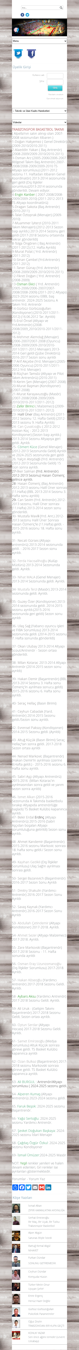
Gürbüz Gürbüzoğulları (41, 1309)
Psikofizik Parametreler (41, 1314)
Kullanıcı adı (38, 75)
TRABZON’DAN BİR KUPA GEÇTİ (46, 1325)
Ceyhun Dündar (37, 1271)
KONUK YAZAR (36, 1333)
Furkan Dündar (36, 1257)
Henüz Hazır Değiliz (39, 1301)
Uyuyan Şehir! (36, 1288)
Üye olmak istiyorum (54, 98)
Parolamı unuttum (56, 94)
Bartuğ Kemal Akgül (39, 1246)
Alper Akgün (35, 1232)
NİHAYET (33, 1250)
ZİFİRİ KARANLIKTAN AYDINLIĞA (46, 1210)
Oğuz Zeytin (35, 1321)
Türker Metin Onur (39, 1284)
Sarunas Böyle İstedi (40, 1238)
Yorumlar (19, 1179)
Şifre (42, 81)
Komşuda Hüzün (37, 1276)
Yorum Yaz (37, 1179)
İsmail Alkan (35, 1205)
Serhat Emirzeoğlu (38, 1217)
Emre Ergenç (35, 1295)
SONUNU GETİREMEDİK (42, 1263)
